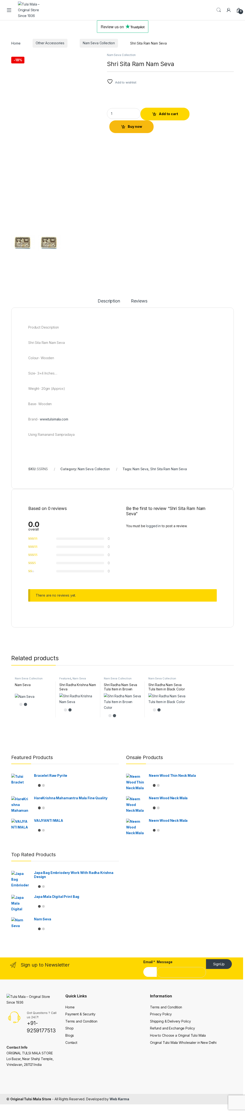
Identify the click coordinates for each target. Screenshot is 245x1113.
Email (149, 962)
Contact (71, 1042)
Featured (65, 678)
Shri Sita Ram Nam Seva (168, 469)
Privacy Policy (161, 1014)
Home (15, 43)
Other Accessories (50, 43)
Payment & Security (80, 1014)
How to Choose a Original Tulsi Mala (178, 1035)
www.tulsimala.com (54, 419)
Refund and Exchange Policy (172, 1028)
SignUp (219, 964)
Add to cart (168, 114)
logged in (153, 526)
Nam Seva (140, 469)
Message (165, 962)
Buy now (135, 126)
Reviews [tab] (139, 301)
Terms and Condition (81, 1021)
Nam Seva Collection (99, 43)
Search (218, 10)
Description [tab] (109, 301)
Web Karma (119, 1099)
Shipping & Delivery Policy (170, 1021)
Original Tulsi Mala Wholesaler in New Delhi (183, 1042)
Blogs (69, 1035)
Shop (69, 1028)
